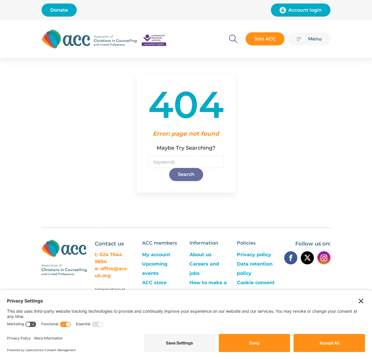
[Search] (233, 39)
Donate (59, 10)
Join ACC (265, 39)
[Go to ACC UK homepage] (66, 39)
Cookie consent (256, 282)
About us (200, 254)
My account (156, 254)
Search (186, 174)
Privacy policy (254, 254)
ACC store (154, 282)
